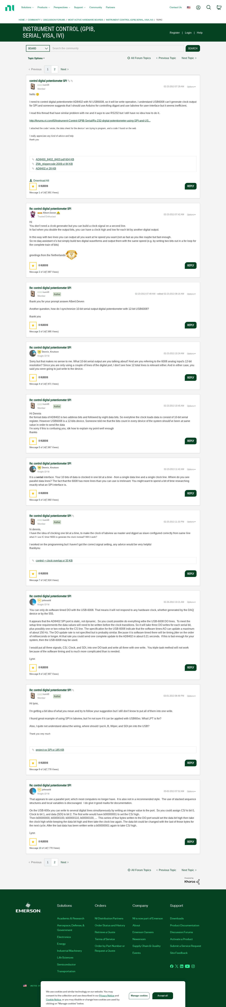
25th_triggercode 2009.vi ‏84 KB (54, 164)
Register (175, 32)
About (136, 925)
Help (200, 32)
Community (34, 19)
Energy (61, 943)
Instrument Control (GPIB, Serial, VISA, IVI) (129, 19)
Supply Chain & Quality (147, 946)
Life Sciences (65, 957)
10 (40, 848)
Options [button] (190, 87)
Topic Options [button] (35, 58)
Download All (41, 180)
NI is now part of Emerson (148, 918)
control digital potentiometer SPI (48, 80)
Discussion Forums (54, 19)
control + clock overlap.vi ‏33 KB (54, 560)
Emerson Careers (143, 932)
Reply (190, 186)
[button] (33, 186)
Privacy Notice (106, 995)
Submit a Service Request (185, 946)
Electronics (64, 937)
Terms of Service (105, 939)
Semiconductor (66, 964)
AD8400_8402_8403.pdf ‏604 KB (55, 159)
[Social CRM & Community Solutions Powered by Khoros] (192, 880)
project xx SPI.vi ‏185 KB (50, 749)
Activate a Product (181, 939)
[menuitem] (27, 8)
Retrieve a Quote (105, 932)
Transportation (66, 971)
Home (22, 19)
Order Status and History (110, 925)
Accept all (163, 995)
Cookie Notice (53, 999)
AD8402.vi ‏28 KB (46, 168)
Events (137, 952)
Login (188, 32)
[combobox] (117, 48)
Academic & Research (70, 918)
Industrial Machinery (69, 950)
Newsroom (139, 939)
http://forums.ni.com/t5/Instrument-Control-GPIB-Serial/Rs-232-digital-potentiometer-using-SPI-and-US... (90, 120)
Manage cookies (139, 995)
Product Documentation (184, 925)
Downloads (177, 918)
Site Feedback (179, 952)
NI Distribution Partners (109, 918)
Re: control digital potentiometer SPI (50, 208)
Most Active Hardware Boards (85, 19)
